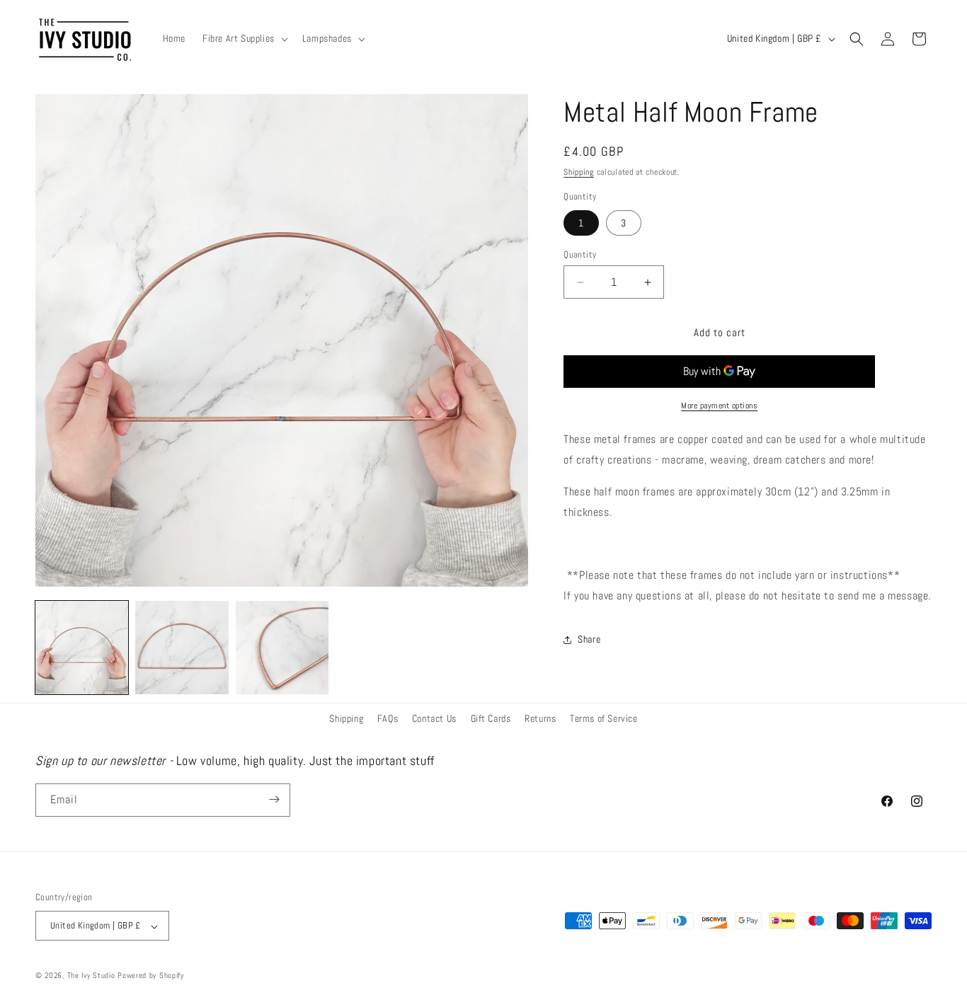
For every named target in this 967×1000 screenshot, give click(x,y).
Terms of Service (604, 718)
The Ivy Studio (91, 976)
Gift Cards (491, 718)
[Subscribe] (274, 799)
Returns (540, 718)
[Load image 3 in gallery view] (282, 647)
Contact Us (434, 718)
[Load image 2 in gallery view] (181, 647)
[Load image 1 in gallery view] (81, 647)
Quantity (579, 254)
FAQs (387, 718)
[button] (244, 38)
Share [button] (589, 639)
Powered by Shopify (151, 976)
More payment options (719, 405)
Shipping (578, 172)
